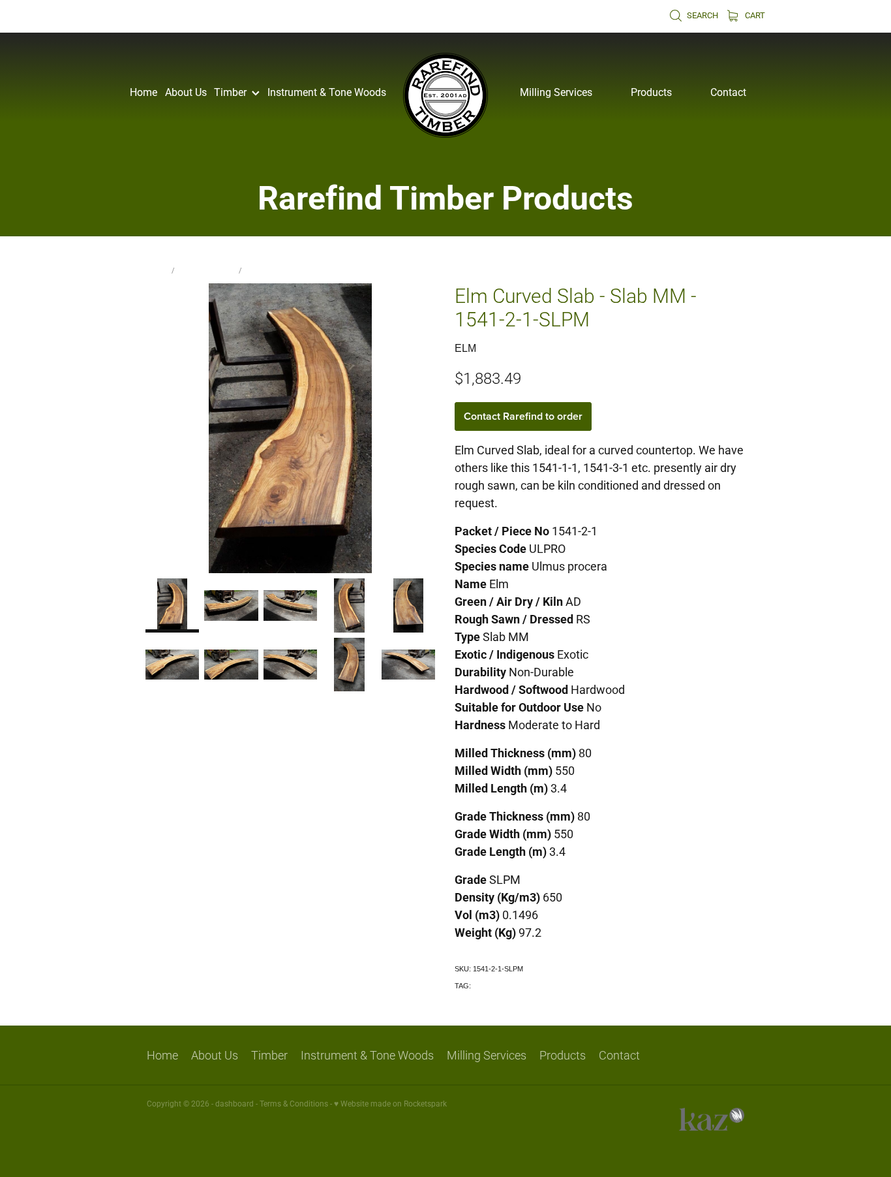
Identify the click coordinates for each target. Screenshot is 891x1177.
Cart (754, 15)
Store (156, 270)
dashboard (234, 1103)
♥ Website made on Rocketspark (390, 1103)
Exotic (482, 986)
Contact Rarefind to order (523, 416)
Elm (252, 270)
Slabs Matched (206, 270)
